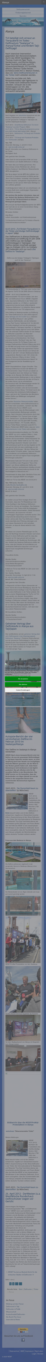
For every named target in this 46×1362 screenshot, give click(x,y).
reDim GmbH (30, 698)
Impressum (31, 695)
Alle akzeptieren (23, 679)
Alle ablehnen (23, 684)
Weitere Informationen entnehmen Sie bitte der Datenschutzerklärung (23, 694)
